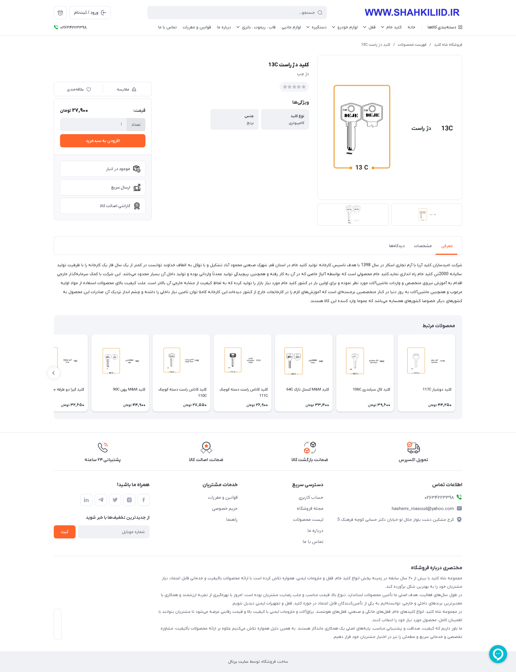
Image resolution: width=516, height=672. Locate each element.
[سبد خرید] (60, 12)
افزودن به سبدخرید (103, 141)
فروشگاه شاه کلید (448, 44)
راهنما (232, 520)
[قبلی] (462, 373)
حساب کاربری (311, 497)
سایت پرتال (238, 662)
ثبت (64, 532)
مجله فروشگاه (310, 509)
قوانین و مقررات (223, 497)
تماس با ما (312, 542)
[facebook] (144, 500)
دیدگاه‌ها (397, 246)
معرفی (447, 246)
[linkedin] (86, 500)
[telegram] (101, 500)
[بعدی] (54, 373)
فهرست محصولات (412, 44)
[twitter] (115, 500)
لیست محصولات (308, 520)
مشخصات (423, 246)
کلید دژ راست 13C (375, 44)
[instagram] (129, 500)
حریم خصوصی (225, 509)
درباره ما (315, 531)
